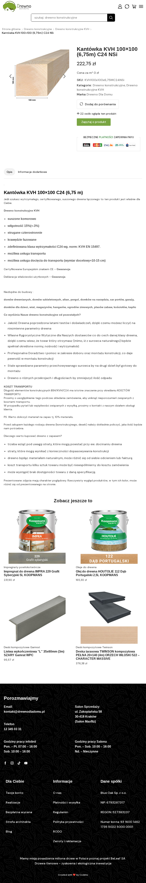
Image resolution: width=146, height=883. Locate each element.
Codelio (83, 874)
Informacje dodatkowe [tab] (32, 172)
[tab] (9, 171)
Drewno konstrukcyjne (38, 29)
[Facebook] (5, 763)
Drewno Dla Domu (100, 94)
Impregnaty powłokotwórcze (22, 567)
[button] (120, 6)
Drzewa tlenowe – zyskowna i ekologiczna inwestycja (73, 863)
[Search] (111, 17)
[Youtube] (25, 763)
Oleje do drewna (86, 567)
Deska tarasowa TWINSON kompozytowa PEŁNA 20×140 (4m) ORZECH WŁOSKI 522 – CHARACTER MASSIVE (108, 655)
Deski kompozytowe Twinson (94, 647)
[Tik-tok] (19, 763)
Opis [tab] (9, 172)
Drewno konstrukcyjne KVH (72, 29)
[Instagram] (12, 763)
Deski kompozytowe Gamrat (22, 647)
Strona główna (11, 29)
